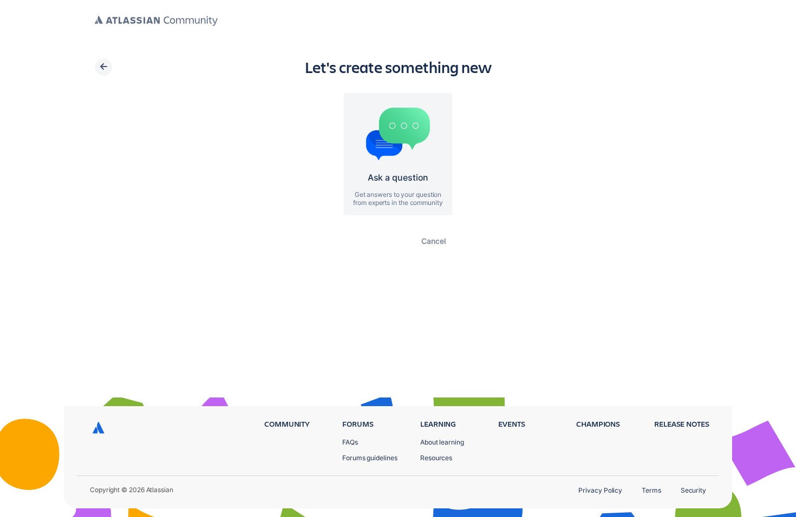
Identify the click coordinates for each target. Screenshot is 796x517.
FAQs (350, 442)
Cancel (433, 241)
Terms (651, 490)
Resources (436, 458)
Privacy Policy (600, 490)
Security (693, 490)
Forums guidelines (369, 458)
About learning (442, 442)
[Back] (103, 67)
